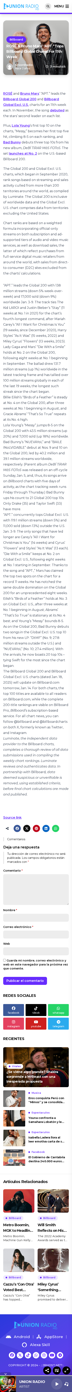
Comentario (13, 870)
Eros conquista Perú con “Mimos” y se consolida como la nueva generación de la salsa (46, 1100)
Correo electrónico (18, 927)
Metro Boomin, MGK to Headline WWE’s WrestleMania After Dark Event (18, 1228)
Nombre (10, 910)
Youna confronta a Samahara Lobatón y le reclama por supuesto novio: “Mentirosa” (45, 1120)
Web (6, 944)
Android (22, 1336)
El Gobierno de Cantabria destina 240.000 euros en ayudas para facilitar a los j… (46, 1159)
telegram (58, 1026)
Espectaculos (41, 1112)
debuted (57, 110)
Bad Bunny (12, 142)
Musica (36, 1092)
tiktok (36, 1012)
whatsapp (58, 1012)
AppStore (53, 1336)
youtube (36, 1026)
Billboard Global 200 (19, 99)
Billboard (16, 39)
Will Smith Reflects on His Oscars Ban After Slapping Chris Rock (52, 1228)
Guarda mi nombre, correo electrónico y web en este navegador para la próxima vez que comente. (35, 964)
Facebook (38, 1151)
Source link (12, 817)
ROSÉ (7, 93)
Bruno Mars (29, 93)
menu (59, 6)
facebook (13, 1012)
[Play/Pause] (56, 1384)
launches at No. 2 (23, 153)
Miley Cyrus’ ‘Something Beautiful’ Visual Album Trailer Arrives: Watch (52, 1287)
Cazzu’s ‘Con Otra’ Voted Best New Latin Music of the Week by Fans (18, 1287)
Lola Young (21, 125)
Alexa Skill (40, 1344)
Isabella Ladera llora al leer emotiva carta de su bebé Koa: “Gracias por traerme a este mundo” (46, 1139)
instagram (13, 1026)
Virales (16, 1066)
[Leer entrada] (36, 1067)
